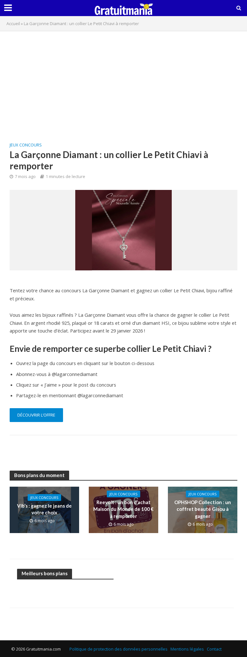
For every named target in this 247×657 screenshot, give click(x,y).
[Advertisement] (123, 83)
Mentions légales (187, 649)
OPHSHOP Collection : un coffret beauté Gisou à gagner (202, 509)
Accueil (13, 23)
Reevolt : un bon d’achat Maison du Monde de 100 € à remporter (123, 509)
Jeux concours (26, 145)
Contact (214, 649)
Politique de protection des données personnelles (118, 649)
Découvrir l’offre (36, 415)
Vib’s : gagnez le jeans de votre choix (44, 509)
